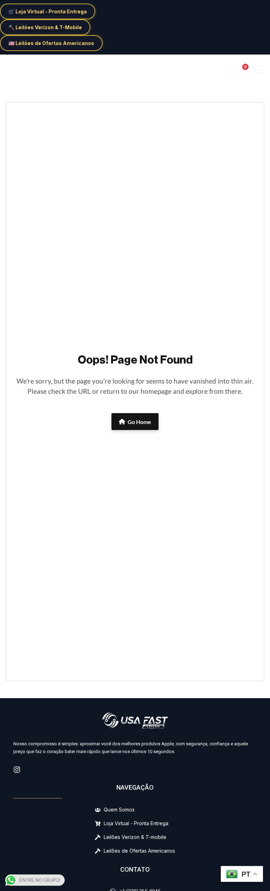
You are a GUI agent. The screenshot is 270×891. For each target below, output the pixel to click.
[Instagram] (16, 769)
